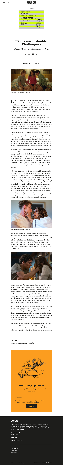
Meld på (31, 406)
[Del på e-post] (37, 54)
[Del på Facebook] (33, 54)
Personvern (36, 402)
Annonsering (14, 452)
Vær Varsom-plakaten (18, 429)
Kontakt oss (14, 450)
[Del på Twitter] (29, 54)
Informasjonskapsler (47, 462)
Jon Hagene (29, 63)
